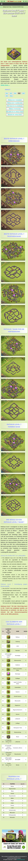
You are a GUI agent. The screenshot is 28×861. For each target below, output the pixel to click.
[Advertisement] (14, 33)
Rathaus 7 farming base (15, 108)
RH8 (23, 93)
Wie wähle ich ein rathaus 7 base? (14, 111)
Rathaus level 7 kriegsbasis (15, 99)
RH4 (7, 93)
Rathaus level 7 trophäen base (14, 102)
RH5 (11, 93)
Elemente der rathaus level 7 (15, 114)
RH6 (15, 93)
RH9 (7, 95)
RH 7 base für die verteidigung (14, 105)
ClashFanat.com (21, 859)
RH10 (11, 95)
